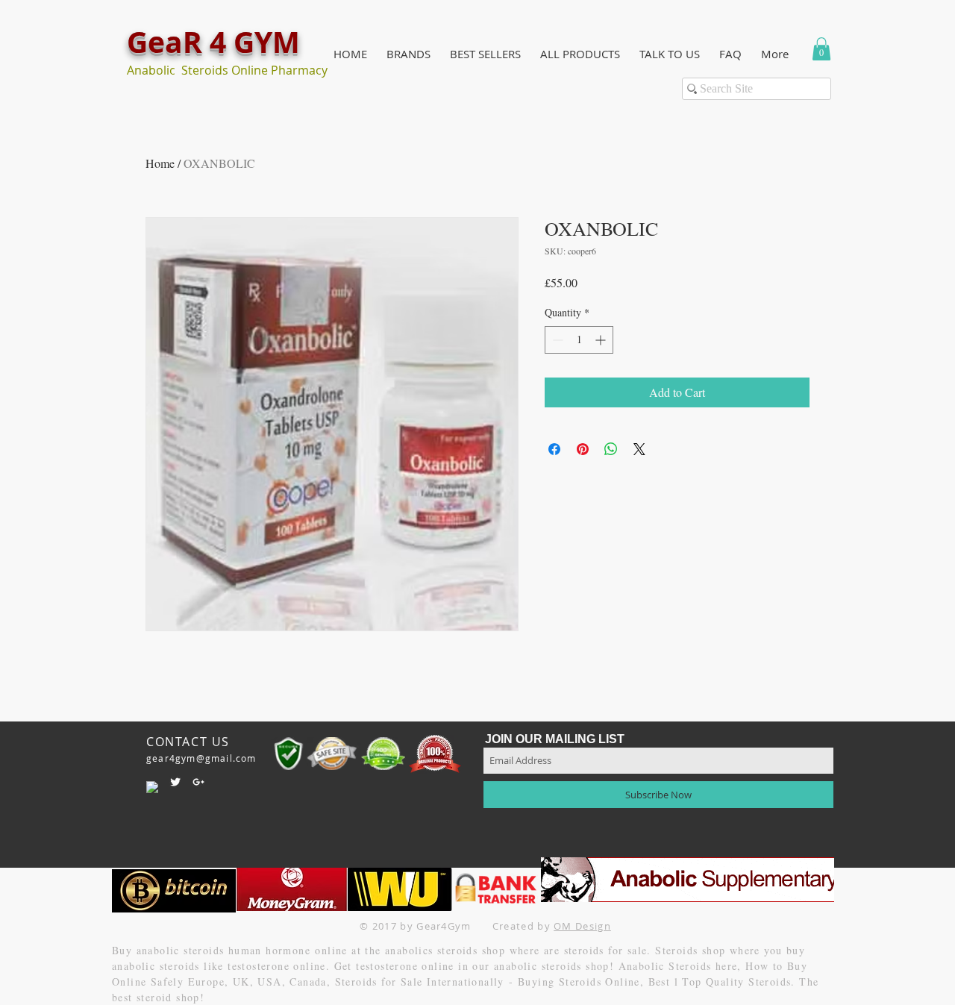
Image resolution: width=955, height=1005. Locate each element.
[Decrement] (556, 340)
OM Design (582, 926)
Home (160, 163)
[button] (408, 54)
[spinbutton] (579, 340)
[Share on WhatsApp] (611, 449)
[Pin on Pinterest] (583, 449)
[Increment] (601, 340)
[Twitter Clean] (175, 782)
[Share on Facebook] (554, 449)
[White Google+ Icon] (198, 782)
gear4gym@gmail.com (201, 758)
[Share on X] (639, 449)
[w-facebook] (152, 787)
